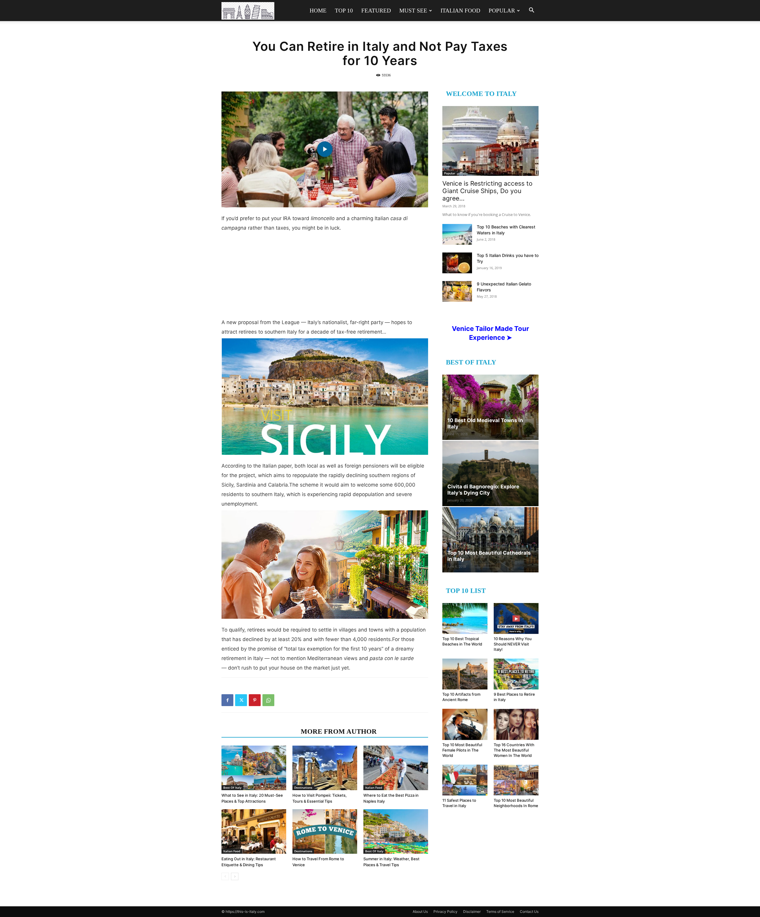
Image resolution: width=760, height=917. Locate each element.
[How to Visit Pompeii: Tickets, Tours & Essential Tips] (324, 768)
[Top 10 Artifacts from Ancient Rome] (464, 674)
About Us (420, 911)
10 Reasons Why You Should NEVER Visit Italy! (513, 644)
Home (318, 10)
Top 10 (344, 10)
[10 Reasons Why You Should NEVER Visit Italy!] (516, 618)
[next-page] (234, 876)
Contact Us (529, 911)
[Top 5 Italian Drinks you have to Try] (457, 262)
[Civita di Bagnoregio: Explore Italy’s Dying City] (490, 473)
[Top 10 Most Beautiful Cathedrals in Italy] (490, 539)
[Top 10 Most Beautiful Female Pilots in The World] (464, 724)
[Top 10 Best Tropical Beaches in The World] (464, 618)
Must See (413, 10)
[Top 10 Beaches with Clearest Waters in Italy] (457, 234)
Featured (376, 10)
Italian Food (460, 10)
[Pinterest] (255, 700)
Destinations (303, 787)
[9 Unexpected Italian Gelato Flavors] (457, 291)
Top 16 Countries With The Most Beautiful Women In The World (514, 750)
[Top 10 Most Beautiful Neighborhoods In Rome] (516, 780)
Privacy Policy (445, 911)
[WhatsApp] (268, 700)
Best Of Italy (232, 787)
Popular (502, 10)
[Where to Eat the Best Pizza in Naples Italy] (395, 768)
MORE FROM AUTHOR (339, 731)
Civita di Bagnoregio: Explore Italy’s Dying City (483, 490)
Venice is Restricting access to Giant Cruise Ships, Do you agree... (487, 191)
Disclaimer (472, 911)
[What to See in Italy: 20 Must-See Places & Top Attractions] (253, 768)
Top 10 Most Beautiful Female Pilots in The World (462, 750)
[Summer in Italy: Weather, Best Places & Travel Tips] (395, 831)
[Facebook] (227, 700)
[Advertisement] (324, 277)
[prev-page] (225, 876)
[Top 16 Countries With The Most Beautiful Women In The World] (516, 724)
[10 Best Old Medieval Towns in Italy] (490, 407)
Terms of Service (500, 911)
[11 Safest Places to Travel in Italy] (464, 780)
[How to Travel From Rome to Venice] (324, 831)
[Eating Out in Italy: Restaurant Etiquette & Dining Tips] (253, 831)
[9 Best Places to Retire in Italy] (516, 674)
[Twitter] (241, 700)
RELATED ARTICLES (259, 731)
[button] (531, 10)
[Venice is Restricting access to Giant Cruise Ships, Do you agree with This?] (490, 141)
